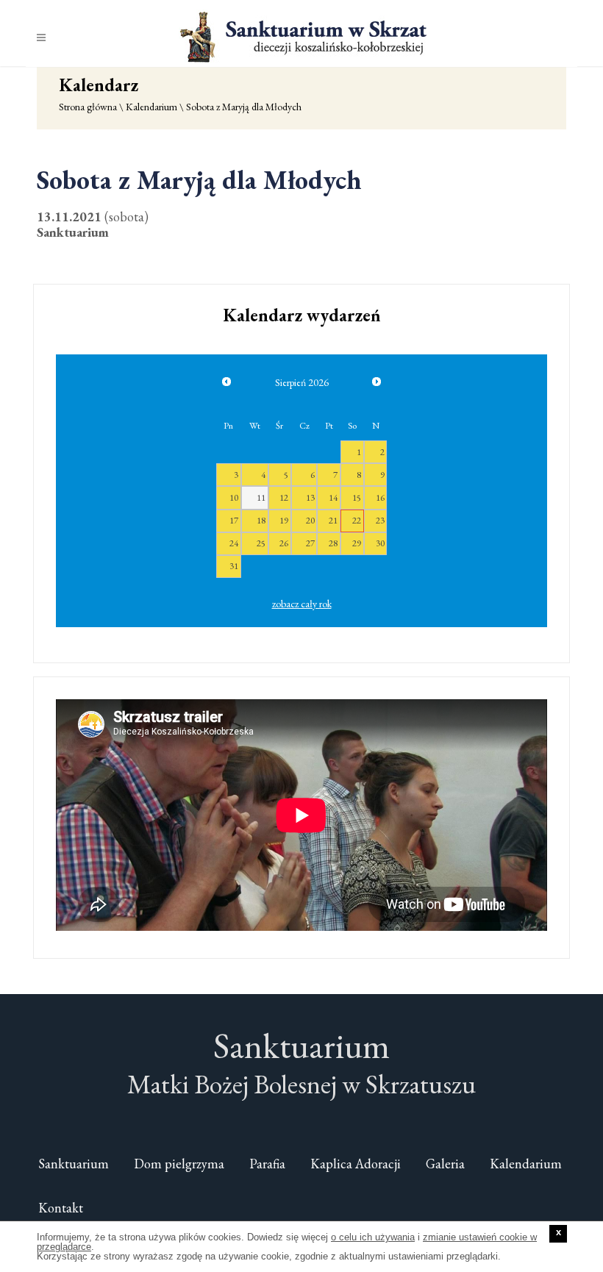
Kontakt (60, 1207)
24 (233, 543)
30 (380, 543)
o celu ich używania (373, 1237)
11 (261, 497)
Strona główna (88, 106)
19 (283, 520)
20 (310, 520)
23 (380, 520)
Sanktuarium (73, 1163)
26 (283, 543)
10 (233, 497)
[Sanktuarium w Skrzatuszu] (301, 36)
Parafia (267, 1163)
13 (310, 497)
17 (233, 520)
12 (283, 497)
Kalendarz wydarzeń (302, 315)
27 (310, 543)
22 (356, 520)
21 (333, 520)
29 (356, 543)
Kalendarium (151, 106)
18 (261, 520)
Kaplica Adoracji (355, 1163)
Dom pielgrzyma (179, 1163)
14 (333, 497)
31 (233, 566)
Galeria (445, 1163)
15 (356, 497)
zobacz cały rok (302, 603)
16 (380, 497)
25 (261, 543)
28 (333, 543)
